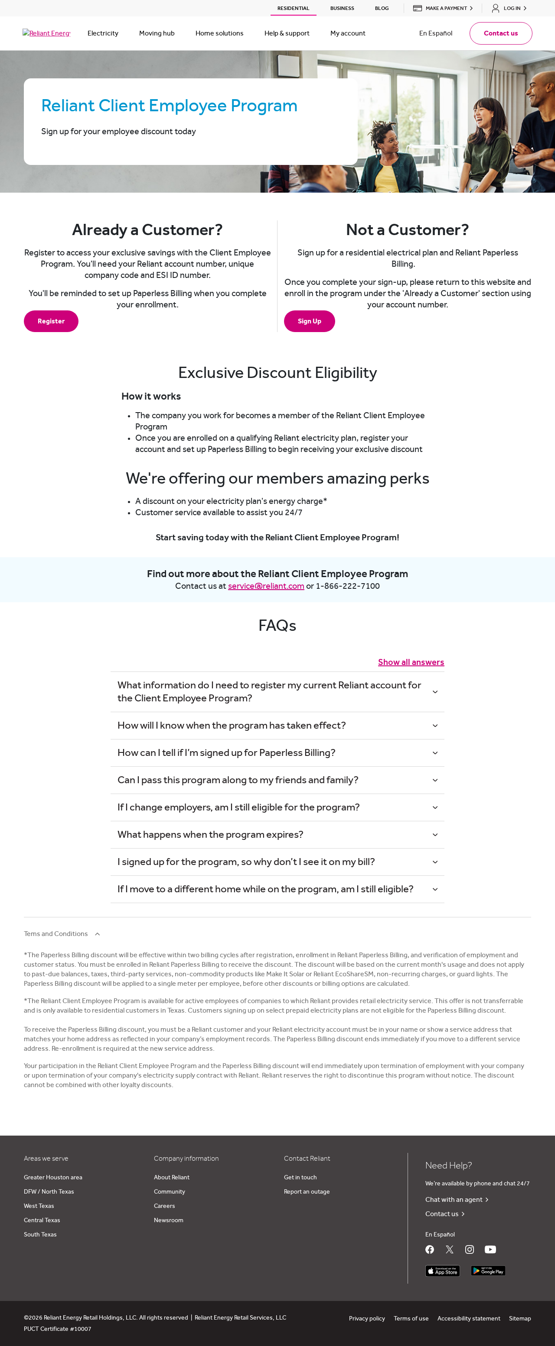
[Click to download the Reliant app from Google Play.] (488, 1269)
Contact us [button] (501, 33)
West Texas (39, 1206)
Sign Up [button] (309, 321)
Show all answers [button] (411, 662)
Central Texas (42, 1220)
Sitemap (520, 1319)
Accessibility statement (468, 1319)
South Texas (40, 1235)
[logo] (46, 33)
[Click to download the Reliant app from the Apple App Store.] (442, 1269)
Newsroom (168, 1220)
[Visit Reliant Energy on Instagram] (469, 1249)
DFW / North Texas (49, 1192)
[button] (440, 8)
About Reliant (171, 1178)
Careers (164, 1206)
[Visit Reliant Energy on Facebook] (429, 1249)
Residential (294, 8)
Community (169, 1192)
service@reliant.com (266, 586)
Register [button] (51, 321)
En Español (435, 33)
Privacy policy (367, 1319)
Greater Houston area (53, 1178)
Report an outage (307, 1192)
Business (342, 8)
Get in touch (300, 1178)
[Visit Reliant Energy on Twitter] (449, 1249)
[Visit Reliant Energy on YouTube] (490, 1249)
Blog (382, 8)
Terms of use (411, 1319)
